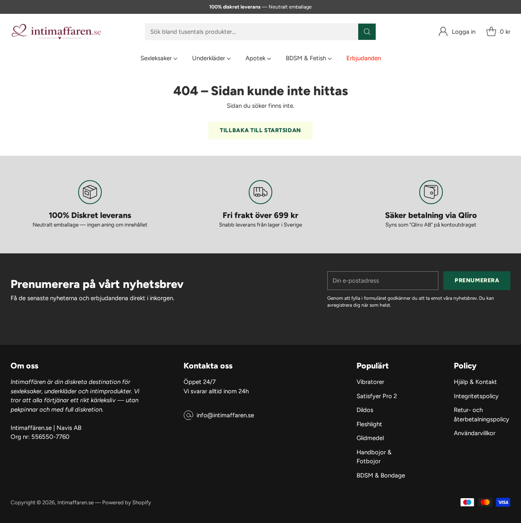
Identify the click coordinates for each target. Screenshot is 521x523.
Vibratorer (370, 382)
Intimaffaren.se (75, 502)
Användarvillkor (474, 433)
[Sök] (367, 31)
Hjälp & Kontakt (475, 382)
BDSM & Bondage (381, 475)
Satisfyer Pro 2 (377, 396)
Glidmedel (370, 438)
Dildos (365, 410)
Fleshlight (369, 424)
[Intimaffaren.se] (56, 31)
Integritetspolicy (476, 396)
